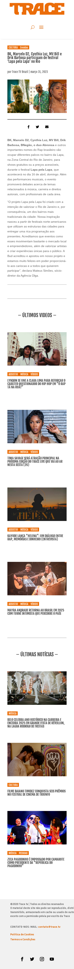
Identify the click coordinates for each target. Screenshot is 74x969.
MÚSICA (24, 374)
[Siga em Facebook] (22, 959)
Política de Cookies (22, 934)
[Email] (46, 127)
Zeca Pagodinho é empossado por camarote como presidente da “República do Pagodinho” (35, 862)
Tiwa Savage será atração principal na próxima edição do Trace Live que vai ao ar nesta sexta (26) (34, 461)
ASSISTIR (13, 374)
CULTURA (13, 47)
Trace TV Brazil (20, 72)
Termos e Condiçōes (22, 939)
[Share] (27, 127)
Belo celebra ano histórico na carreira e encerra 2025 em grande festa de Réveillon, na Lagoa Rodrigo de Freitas (36, 723)
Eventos (24, 47)
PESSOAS (23, 853)
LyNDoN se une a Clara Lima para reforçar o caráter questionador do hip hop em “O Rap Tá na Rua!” (36, 383)
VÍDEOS (34, 374)
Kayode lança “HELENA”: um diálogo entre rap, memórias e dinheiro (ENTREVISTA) (35, 537)
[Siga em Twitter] (32, 959)
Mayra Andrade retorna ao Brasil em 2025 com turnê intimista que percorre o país (35, 612)
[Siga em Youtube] (52, 959)
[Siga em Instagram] (42, 959)
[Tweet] (37, 127)
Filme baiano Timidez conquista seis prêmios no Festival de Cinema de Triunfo (36, 793)
